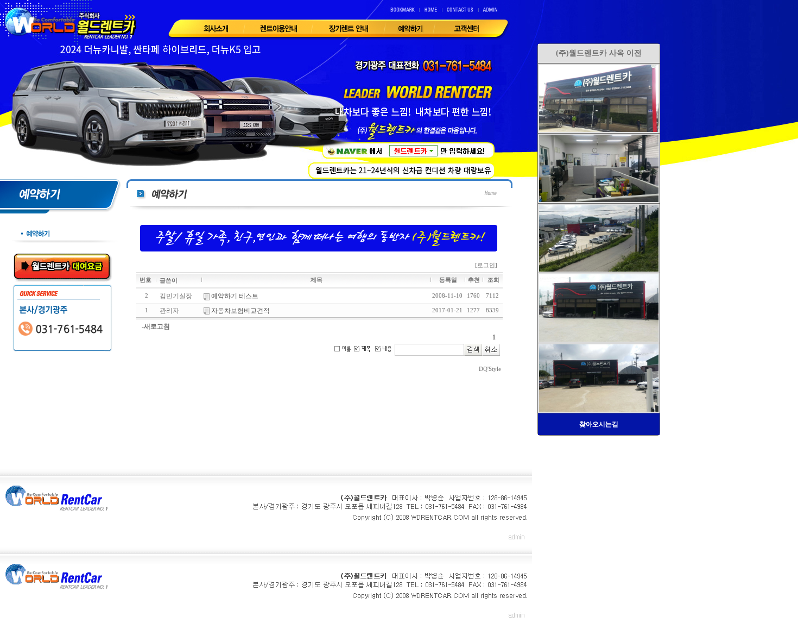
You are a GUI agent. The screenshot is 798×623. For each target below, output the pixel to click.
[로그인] (486, 265)
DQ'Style (490, 369)
